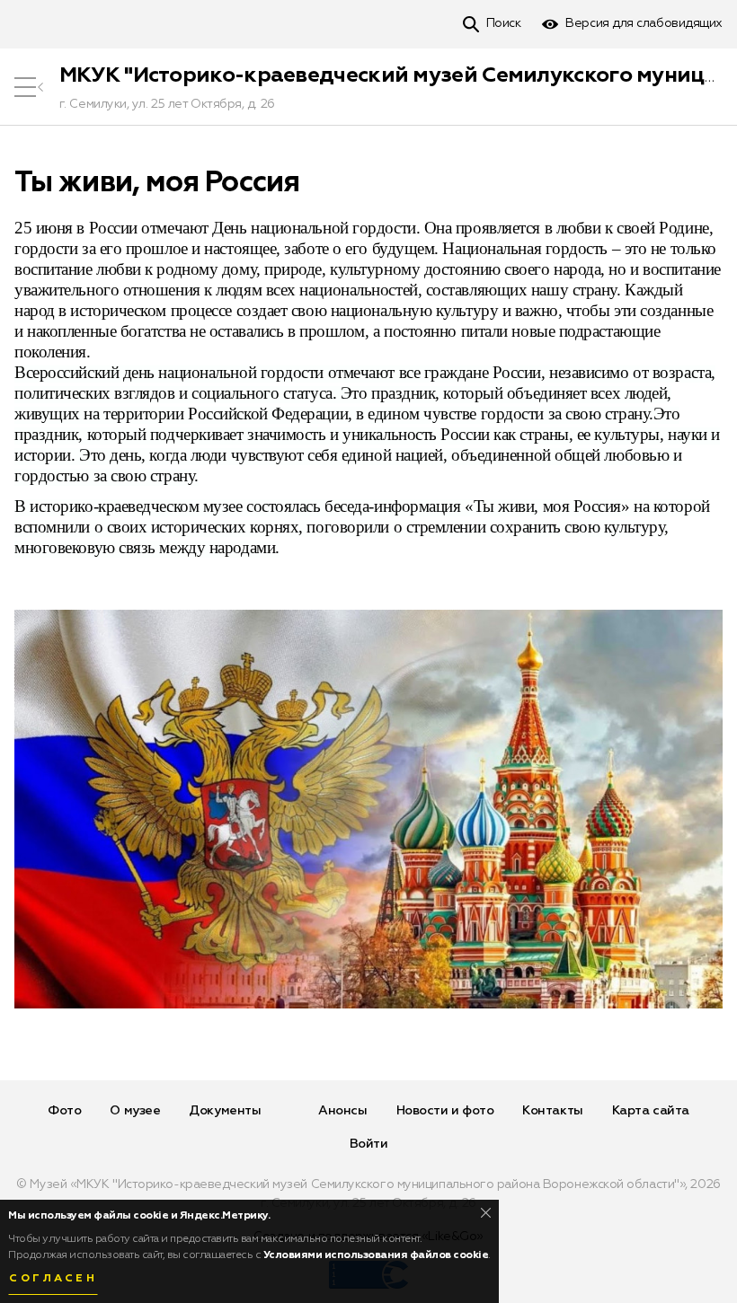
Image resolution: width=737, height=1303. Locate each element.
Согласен (53, 1278)
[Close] (486, 1213)
